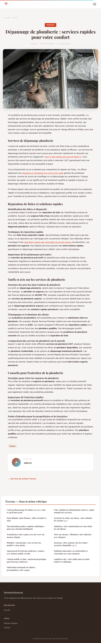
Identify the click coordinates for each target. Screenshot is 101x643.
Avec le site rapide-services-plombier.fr (63, 156)
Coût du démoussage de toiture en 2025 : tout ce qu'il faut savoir (26, 511)
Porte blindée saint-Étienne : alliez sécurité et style (26, 519)
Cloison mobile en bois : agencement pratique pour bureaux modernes (26, 560)
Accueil (7, 18)
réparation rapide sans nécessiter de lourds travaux (48, 242)
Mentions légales (10, 623)
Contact (7, 627)
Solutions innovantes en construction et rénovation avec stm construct (71, 552)
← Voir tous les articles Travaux (22, 479)
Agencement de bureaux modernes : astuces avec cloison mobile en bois (25, 552)
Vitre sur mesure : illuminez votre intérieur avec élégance (73, 535)
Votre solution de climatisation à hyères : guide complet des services (74, 511)
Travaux (15, 18)
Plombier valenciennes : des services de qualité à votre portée (24, 544)
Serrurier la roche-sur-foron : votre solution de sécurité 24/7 (73, 519)
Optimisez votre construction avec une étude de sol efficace (73, 527)
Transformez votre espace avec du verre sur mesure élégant (26, 535)
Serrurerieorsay (13, 592)
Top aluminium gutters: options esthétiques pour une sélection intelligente (25, 527)
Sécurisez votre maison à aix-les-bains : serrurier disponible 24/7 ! (71, 544)
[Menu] (94, 4)
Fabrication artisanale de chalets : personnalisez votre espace (21, 568)
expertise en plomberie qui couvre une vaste (42, 173)
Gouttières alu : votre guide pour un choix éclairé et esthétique (72, 560)
